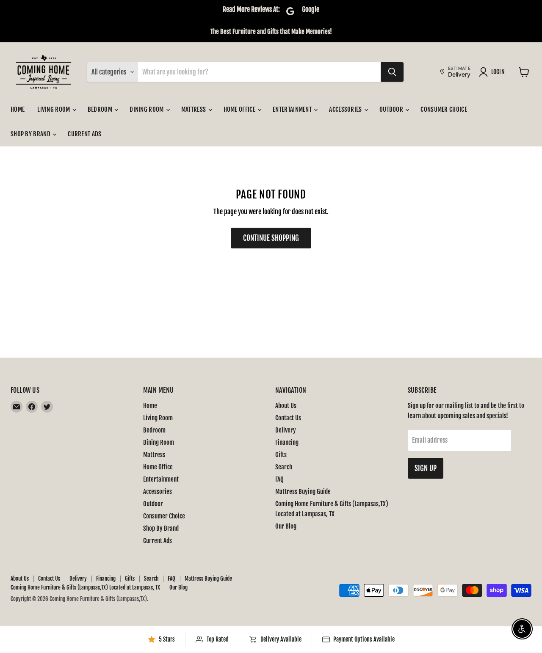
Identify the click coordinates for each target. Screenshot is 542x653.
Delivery (285, 430)
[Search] (392, 72)
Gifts (281, 455)
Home (18, 109)
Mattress (194, 109)
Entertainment (293, 109)
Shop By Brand (31, 134)
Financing (287, 442)
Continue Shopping (271, 238)
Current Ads (84, 134)
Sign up (426, 468)
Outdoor (391, 109)
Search (283, 467)
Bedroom (100, 109)
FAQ (279, 479)
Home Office (240, 109)
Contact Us (288, 418)
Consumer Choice (443, 109)
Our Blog (285, 526)
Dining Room (147, 109)
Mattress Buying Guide (303, 492)
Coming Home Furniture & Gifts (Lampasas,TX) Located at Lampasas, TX (85, 587)
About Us (285, 406)
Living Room (54, 109)
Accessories (346, 109)
